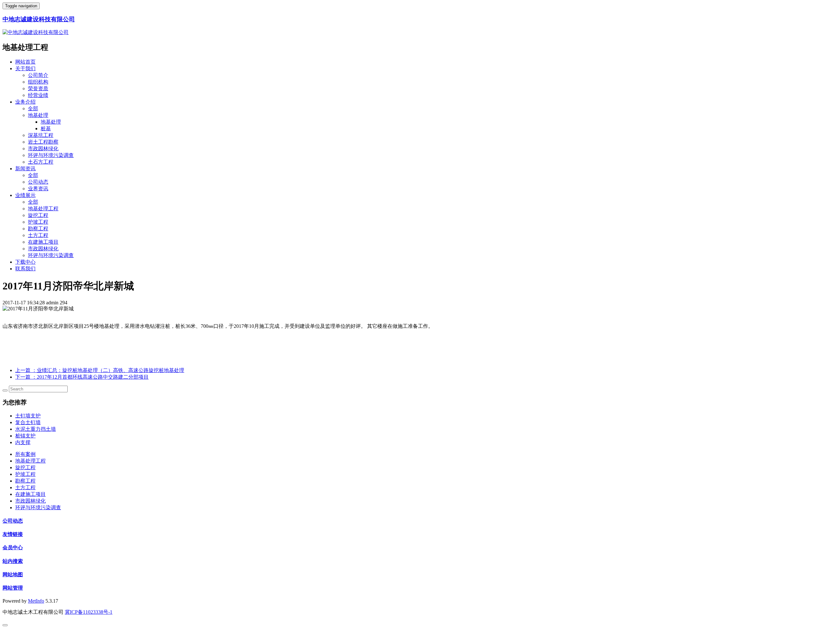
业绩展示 (25, 195)
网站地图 (13, 574)
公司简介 (38, 75)
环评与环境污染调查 (51, 155)
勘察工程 (38, 228)
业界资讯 (38, 188)
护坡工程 (38, 222)
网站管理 (13, 588)
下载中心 (25, 262)
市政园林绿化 (43, 148)
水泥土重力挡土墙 (35, 429)
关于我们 (25, 68)
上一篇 (99, 370)
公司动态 (38, 182)
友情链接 (13, 534)
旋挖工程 (38, 215)
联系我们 (25, 268)
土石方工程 (40, 162)
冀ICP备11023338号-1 (88, 612)
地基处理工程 (43, 208)
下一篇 (82, 377)
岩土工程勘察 (43, 142)
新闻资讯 (25, 168)
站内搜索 (13, 561)
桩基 (46, 128)
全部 (33, 108)
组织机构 (38, 82)
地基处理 (38, 115)
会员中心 (13, 547)
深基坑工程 (40, 135)
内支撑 (22, 442)
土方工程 (38, 235)
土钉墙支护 (28, 415)
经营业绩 (38, 95)
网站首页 (25, 61)
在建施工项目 (43, 242)
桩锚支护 (25, 435)
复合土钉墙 (28, 422)
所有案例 (25, 454)
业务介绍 (25, 102)
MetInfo (36, 601)
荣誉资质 (38, 88)
